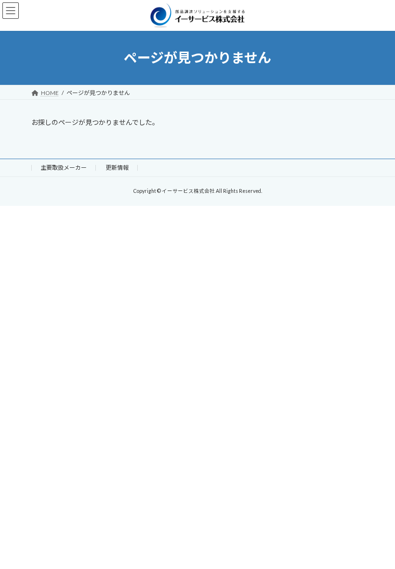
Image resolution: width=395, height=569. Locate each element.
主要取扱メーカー (63, 167)
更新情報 (117, 167)
